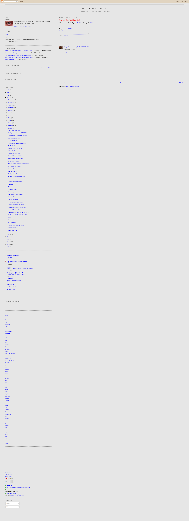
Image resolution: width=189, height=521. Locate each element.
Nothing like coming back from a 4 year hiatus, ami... (19, 50)
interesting (7, 324)
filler (6, 412)
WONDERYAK (11, 289)
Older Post (181, 83)
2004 (8, 244)
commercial (8, 358)
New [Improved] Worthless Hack (16, 273)
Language (7, 396)
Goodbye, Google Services (15, 174)
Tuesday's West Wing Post (15, 181)
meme (6, 441)
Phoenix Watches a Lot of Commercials (18, 163)
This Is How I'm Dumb (14, 130)
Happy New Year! (12, 230)
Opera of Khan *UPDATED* (15, 148)
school (6, 407)
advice (6, 403)
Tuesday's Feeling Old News (15, 156)
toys (6, 367)
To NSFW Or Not (12, 140)
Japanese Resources (10, 471)
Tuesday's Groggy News (14, 153)
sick (6, 387)
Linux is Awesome (13, 199)
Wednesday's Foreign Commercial (17, 143)
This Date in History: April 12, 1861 (15, 274)
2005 (8, 242)
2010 (8, 95)
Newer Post (62, 83)
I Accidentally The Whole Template (17, 135)
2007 (8, 236)
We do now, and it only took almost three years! (17, 53)
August (10, 110)
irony (6, 416)
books (6, 391)
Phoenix (7, 320)
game (6, 351)
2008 (8, 234)
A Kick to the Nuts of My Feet (14, 280)
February (10, 125)
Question (7, 389)
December (11, 100)
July (9, 113)
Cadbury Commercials (14, 169)
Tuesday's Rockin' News (14, 210)
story (6, 340)
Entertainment (8, 331)
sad (5, 421)
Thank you (9, 257)
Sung (9, 217)
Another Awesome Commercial (16, 179)
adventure (7, 349)
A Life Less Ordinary (13, 287)
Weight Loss (8, 374)
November (11, 102)
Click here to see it (94, 23)
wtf (5, 338)
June (9, 115)
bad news (7, 327)
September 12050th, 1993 (17, 495)
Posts (8, 503)
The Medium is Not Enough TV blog (17, 261)
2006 (8, 239)
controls (6, 34)
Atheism (7, 425)
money (6, 430)
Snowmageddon (12, 227)
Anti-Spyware (8, 474)
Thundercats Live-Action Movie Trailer (18, 212)
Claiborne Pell (12, 220)
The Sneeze (10, 278)
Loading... (7, 82)
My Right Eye (94, 8)
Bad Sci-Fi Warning (13, 146)
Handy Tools (8, 476)
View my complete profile (22, 26)
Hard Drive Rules (12, 171)
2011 (8, 92)
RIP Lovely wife (11, 263)
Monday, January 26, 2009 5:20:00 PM (78, 47)
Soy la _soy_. (11, 192)
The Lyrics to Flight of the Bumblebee (18, 215)
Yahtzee (7, 409)
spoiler (6, 443)
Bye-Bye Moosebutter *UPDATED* (17, 133)
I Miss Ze (10, 184)
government (8, 414)
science (7, 385)
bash (6, 439)
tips (6, 365)
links (6, 322)
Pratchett (7, 398)
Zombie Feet (10, 284)
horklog (9, 267)
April (9, 120)
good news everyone (10, 353)
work (6, 432)
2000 (8, 247)
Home (121, 83)
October (10, 105)
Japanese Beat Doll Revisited (69, 20)
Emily (65, 47)
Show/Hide (62, 31)
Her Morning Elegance (14, 138)
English (7, 394)
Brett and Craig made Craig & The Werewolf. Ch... (18, 55)
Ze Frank (7, 400)
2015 (8, 90)
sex (5, 423)
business (7, 369)
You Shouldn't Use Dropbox (15, 194)
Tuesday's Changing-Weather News (17, 207)
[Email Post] (88, 33)
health (6, 405)
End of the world (9, 360)
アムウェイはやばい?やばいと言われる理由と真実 (20, 268)
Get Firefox (8, 473)
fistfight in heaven (102, 11)
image (6, 318)
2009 (8, 97)
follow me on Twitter (46, 68)
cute (6, 380)
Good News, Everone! (13, 161)
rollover (7, 418)
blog (6, 342)
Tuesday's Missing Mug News (16, 204)
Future (6, 434)
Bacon (9, 187)
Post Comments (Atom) (72, 86)
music (6, 371)
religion (7, 362)
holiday (7, 344)
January (10, 128)
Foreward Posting (12, 189)
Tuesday (7, 436)
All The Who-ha (12, 222)
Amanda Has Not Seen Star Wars (16, 176)
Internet (7, 356)
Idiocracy (7, 347)
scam (6, 383)
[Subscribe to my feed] (6, 482)
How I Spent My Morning (15, 166)
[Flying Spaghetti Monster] (9, 478)
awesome (7, 329)
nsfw (6, 376)
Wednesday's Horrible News (15, 202)
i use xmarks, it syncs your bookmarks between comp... (19, 57)
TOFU (69, 29)
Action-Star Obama (13, 151)
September (11, 107)
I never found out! (9, 59)
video (66, 35)
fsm (6, 427)
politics (7, 378)
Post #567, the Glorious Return (16, 225)
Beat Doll (79, 23)
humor (6, 336)
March (10, 123)
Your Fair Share (12, 197)
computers (7, 333)
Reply (65, 52)
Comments (10, 507)
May (9, 118)
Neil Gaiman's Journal (13, 255)
